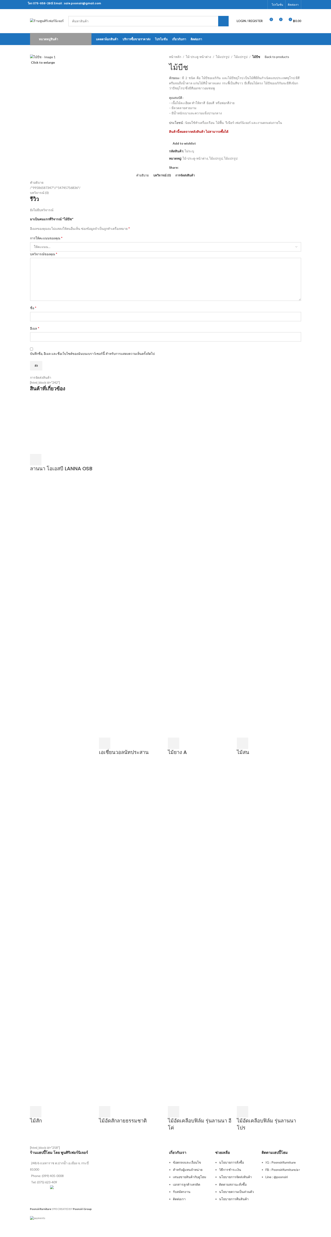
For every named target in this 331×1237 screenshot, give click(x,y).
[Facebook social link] (262, 4)
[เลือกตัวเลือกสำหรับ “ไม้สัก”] (35, 1111)
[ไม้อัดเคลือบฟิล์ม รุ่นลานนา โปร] (269, 935)
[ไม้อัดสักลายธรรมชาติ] (131, 935)
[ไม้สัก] (62, 935)
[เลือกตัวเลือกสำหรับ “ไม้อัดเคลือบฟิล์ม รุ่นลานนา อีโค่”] (173, 1111)
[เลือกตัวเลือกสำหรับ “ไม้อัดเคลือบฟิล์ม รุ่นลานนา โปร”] (242, 1111)
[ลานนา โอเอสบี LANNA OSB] (62, 425)
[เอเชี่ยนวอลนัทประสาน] (131, 567)
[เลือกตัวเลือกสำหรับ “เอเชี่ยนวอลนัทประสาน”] (104, 743)
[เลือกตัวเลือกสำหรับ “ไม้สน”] (242, 743)
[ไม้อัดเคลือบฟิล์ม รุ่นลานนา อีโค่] (200, 935)
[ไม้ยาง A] (200, 567)
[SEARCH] (223, 21)
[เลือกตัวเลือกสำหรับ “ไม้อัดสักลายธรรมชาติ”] (104, 1111)
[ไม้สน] (269, 567)
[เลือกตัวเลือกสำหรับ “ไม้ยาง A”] (173, 743)
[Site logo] (47, 21)
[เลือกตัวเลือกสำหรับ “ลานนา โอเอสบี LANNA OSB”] (35, 459)
